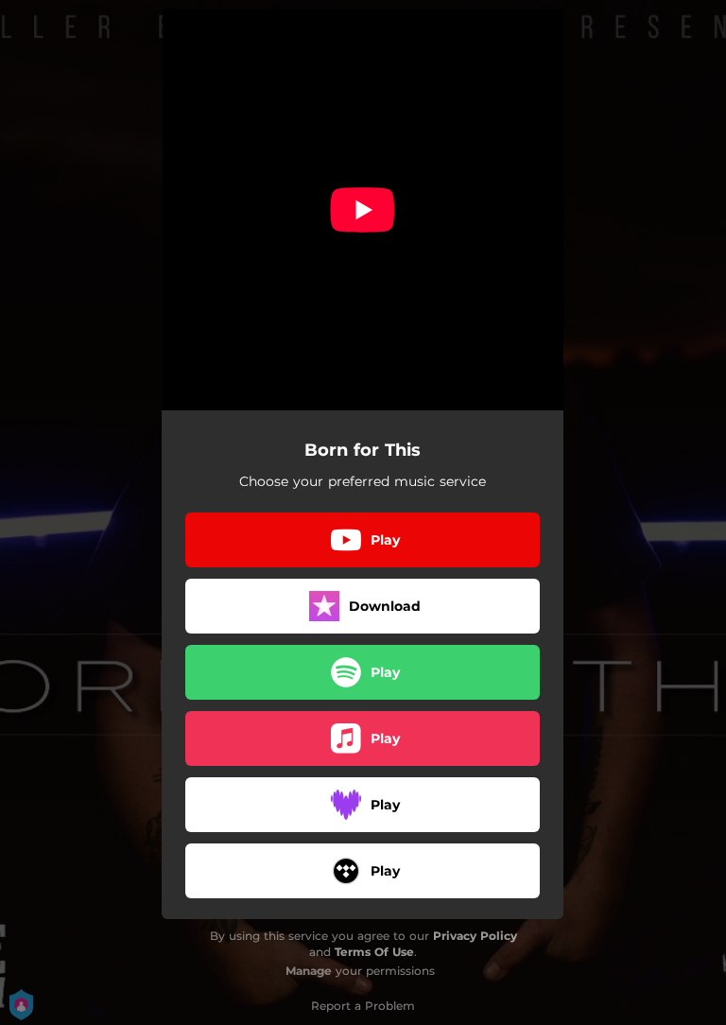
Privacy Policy (475, 936)
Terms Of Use (374, 952)
